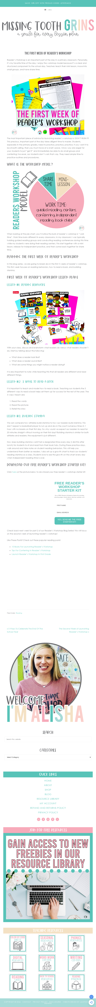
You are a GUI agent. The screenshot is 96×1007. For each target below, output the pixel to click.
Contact (27, 1002)
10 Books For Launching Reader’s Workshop (32, 547)
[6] (47, 951)
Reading (19, 613)
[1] (18, 991)
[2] (76, 971)
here (14, 472)
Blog (48, 794)
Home (48, 780)
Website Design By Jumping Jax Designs (68, 1002)
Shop (48, 789)
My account (48, 803)
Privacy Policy (48, 812)
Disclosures (55, 1002)
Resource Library (48, 798)
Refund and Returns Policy (48, 807)
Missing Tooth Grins (48, 28)
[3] (47, 971)
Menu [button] (50, 9)
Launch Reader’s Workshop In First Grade (31, 554)
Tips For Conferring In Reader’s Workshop (31, 550)
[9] (47, 991)
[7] (18, 951)
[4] (18, 971)
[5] (76, 951)
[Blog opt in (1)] (48, 921)
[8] (76, 991)
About (48, 785)
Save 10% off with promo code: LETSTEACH (48, 3)
